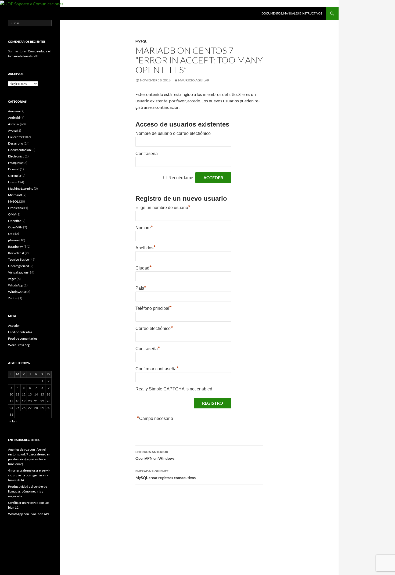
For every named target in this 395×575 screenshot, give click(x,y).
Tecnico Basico (18, 259)
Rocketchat (16, 253)
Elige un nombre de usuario (163, 207)
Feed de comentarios (22, 338)
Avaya (12, 130)
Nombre (144, 227)
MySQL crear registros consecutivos (165, 474)
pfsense (13, 240)
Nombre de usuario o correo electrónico (173, 133)
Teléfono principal (153, 308)
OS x (11, 234)
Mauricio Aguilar (193, 80)
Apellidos (145, 248)
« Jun (13, 421)
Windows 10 (17, 292)
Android (14, 118)
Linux (12, 182)
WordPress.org (19, 345)
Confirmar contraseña (157, 368)
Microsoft (15, 195)
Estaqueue (15, 163)
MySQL (141, 41)
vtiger (12, 279)
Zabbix (13, 298)
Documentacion (19, 150)
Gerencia (14, 176)
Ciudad (143, 268)
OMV (12, 214)
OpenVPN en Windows (154, 455)
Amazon (14, 111)
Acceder (14, 326)
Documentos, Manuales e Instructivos (291, 13)
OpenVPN (15, 227)
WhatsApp (15, 285)
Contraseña (146, 153)
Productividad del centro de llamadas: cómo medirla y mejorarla (27, 491)
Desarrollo (15, 143)
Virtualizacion (18, 272)
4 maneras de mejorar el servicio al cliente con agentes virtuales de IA (29, 475)
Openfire (14, 221)
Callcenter (15, 137)
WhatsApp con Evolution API (28, 514)
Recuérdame (180, 177)
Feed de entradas (20, 332)
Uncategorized (18, 266)
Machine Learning (20, 188)
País (140, 288)
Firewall (13, 169)
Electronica (16, 156)
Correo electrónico (154, 328)
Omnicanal (16, 208)
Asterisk (13, 124)
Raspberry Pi (17, 247)
